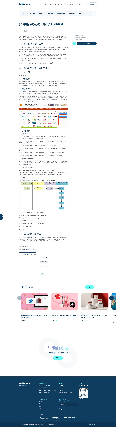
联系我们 (41, 408)
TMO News (72, 13)
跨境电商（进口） (43, 261)
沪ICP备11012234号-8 (52, 424)
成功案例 (61, 385)
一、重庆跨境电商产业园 (77, 35)
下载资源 (61, 390)
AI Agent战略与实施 (43, 387)
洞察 (60, 387)
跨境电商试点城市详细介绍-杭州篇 (27, 249)
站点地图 (89, 424)
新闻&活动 (41, 406)
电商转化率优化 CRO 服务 (44, 385)
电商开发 (41, 13)
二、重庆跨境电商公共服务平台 (79, 37)
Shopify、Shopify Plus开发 (44, 392)
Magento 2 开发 (61, 13)
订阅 (62, 409)
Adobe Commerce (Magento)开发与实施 (47, 390)
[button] (93, 4)
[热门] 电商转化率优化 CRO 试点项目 (67, 392)
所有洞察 (88, 287)
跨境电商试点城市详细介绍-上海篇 (27, 255)
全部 (24, 13)
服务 (40, 403)
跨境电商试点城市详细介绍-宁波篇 (27, 252)
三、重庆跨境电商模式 (77, 39)
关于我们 (41, 401)
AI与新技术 (50, 13)
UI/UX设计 (32, 13)
